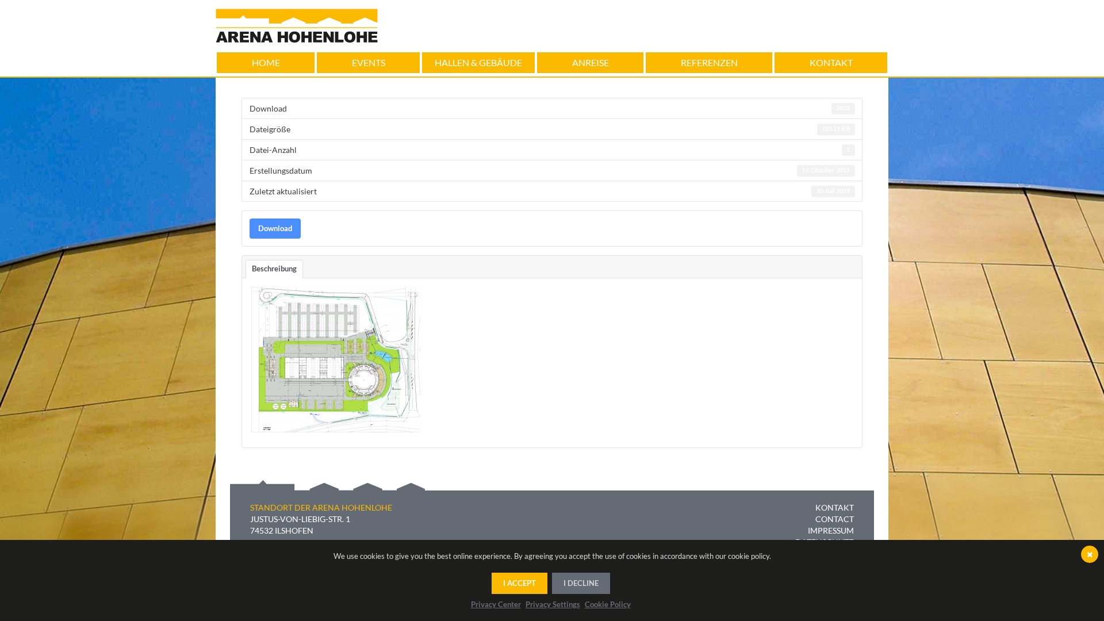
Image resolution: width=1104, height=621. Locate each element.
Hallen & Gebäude (478, 62)
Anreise (590, 62)
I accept (519, 583)
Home (266, 62)
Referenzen (709, 62)
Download (275, 228)
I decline (581, 583)
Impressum (831, 530)
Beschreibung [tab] (274, 268)
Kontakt (831, 62)
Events (368, 62)
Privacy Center (496, 604)
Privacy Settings (553, 604)
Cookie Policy (608, 604)
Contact (834, 519)
